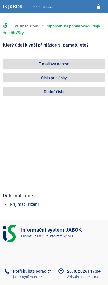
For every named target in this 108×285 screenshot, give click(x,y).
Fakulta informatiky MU (55, 236)
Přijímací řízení (27, 26)
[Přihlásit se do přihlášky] (98, 6)
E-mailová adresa (54, 64)
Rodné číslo (54, 91)
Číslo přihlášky (54, 78)
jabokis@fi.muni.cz (27, 277)
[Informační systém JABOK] (5, 25)
